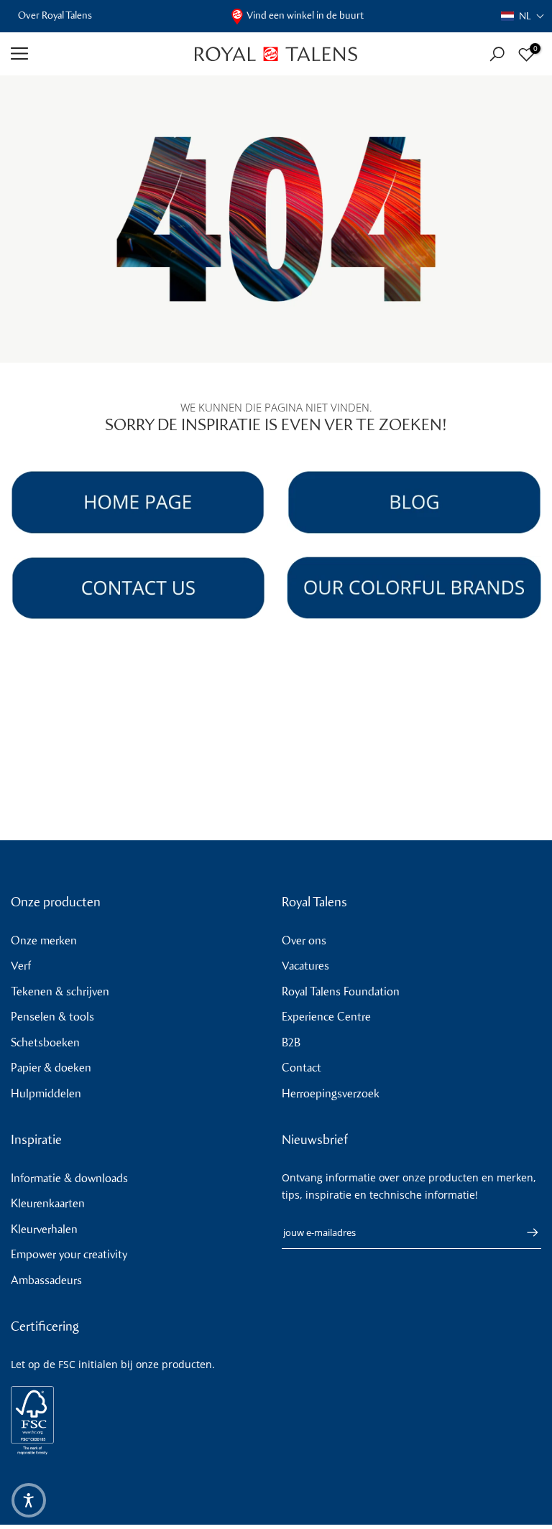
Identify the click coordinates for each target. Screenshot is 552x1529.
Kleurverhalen (44, 1229)
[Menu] (92, 53)
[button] (523, 16)
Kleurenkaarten (48, 1203)
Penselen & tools (52, 1016)
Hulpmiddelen (46, 1093)
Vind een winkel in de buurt (305, 15)
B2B (291, 1042)
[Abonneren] (525, 1232)
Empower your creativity (69, 1254)
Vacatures (305, 965)
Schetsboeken (45, 1042)
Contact (301, 1067)
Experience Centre (326, 1016)
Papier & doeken (51, 1067)
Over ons (304, 940)
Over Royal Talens (55, 15)
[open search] (497, 54)
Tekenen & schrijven (60, 991)
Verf (21, 965)
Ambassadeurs (46, 1280)
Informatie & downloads (69, 1178)
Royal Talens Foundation (341, 991)
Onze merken (44, 940)
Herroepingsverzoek (331, 1093)
